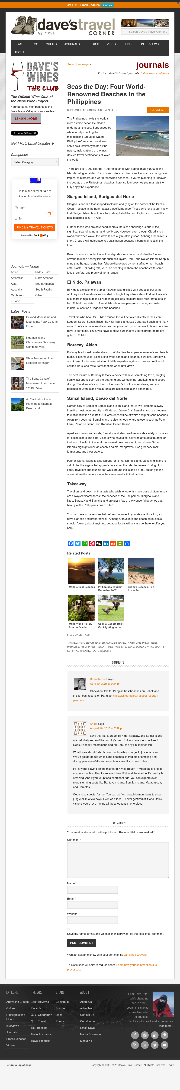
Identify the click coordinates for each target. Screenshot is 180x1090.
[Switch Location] (49, 213)
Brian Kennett (98, 679)
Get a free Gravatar (135, 955)
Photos (60, 1021)
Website (72, 914)
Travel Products (40, 1041)
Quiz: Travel (38, 1021)
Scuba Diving (144, 646)
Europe (15, 301)
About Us (86, 1002)
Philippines (88, 646)
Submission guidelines (155, 73)
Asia (87, 634)
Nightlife (134, 642)
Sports (160, 646)
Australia (16, 289)
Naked (122, 642)
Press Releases (16, 1039)
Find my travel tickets (35, 227)
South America (44, 284)
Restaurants (117, 646)
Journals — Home (25, 266)
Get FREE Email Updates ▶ (32, 143)
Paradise (73, 646)
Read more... (166, 1026)
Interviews (12, 1026)
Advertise (86, 1008)
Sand (131, 646)
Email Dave (87, 1028)
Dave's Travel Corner (63, 26)
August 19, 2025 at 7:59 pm (107, 728)
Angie (93, 724)
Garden (111, 642)
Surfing (72, 650)
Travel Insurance (41, 1034)
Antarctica (17, 278)
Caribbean (17, 295)
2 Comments (158, 110)
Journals (11, 1032)
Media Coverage (90, 1034)
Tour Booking (39, 1028)
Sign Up (107, 5)
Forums (60, 1008)
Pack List (36, 1008)
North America (44, 278)
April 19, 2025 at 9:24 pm (105, 684)
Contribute (62, 1002)
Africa (14, 272)
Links (59, 1015)
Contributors (87, 1021)
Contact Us (87, 1015)
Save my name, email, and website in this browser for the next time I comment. (115, 934)
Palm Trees (150, 642)
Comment (74, 840)
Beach (90, 642)
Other (38, 295)
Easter (100, 642)
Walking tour (89, 650)
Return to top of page (18, 1065)
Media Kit (86, 1041)
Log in (171, 1065)
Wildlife (105, 650)
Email (71, 898)
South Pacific (43, 289)
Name (71, 883)
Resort (102, 646)
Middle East (42, 272)
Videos (10, 1045)
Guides (10, 1008)
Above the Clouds (17, 1002)
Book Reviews (40, 1002)
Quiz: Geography (41, 1015)
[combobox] (34, 208)
